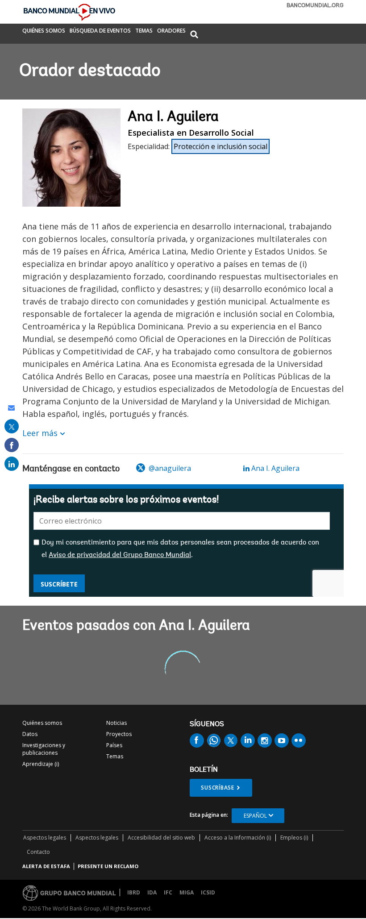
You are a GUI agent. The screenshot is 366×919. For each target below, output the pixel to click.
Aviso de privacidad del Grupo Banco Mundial (120, 555)
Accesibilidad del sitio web (161, 837)
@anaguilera (169, 468)
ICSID (208, 892)
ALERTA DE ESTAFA (46, 866)
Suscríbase (217, 787)
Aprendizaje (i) (40, 764)
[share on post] (11, 426)
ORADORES (171, 31)
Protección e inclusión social (220, 146)
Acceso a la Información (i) (237, 837)
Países (114, 745)
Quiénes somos (42, 723)
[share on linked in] (11, 464)
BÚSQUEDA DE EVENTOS (100, 31)
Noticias (116, 723)
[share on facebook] (11, 445)
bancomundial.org (315, 5)
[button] (194, 35)
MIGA (186, 892)
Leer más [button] (40, 433)
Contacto (38, 852)
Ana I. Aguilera (274, 468)
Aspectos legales (44, 837)
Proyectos (119, 734)
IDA (152, 892)
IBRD (133, 892)
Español (255, 815)
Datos (29, 734)
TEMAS (144, 31)
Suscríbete (59, 584)
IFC (168, 892)
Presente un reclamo (108, 866)
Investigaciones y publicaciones (43, 749)
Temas (114, 756)
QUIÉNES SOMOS (43, 31)
